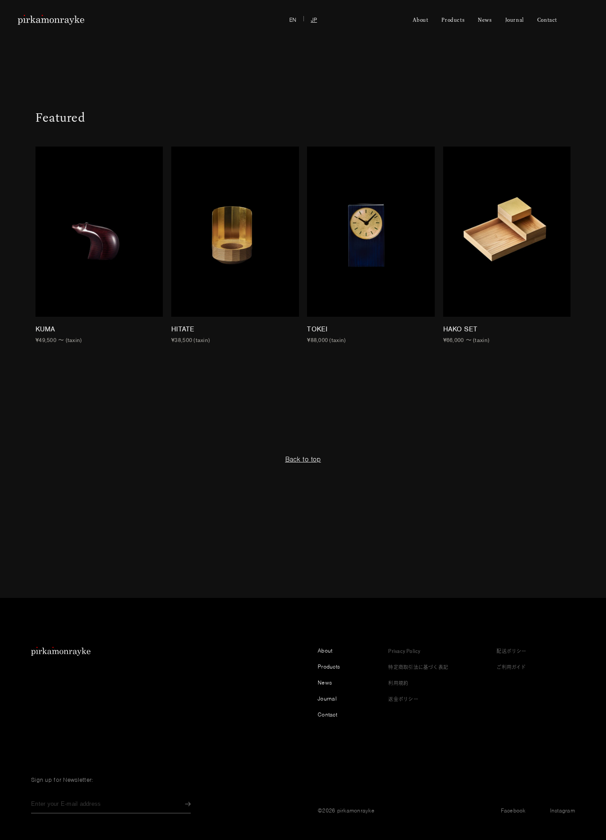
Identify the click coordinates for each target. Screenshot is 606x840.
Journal (514, 19)
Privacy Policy (404, 651)
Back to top (303, 459)
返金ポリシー (403, 699)
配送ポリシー (511, 651)
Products (452, 19)
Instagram (562, 810)
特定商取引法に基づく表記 (418, 667)
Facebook (513, 810)
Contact (547, 19)
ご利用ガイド (511, 667)
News (485, 19)
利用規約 (398, 683)
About (420, 19)
